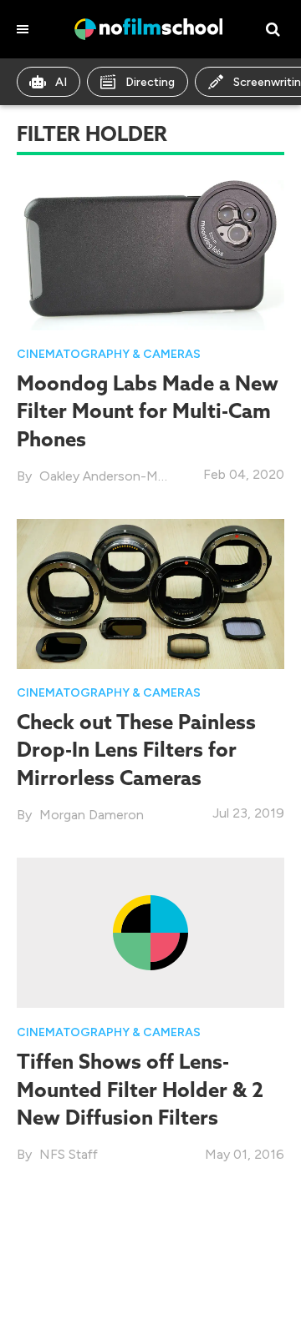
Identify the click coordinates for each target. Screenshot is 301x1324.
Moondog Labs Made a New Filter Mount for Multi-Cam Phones (147, 410)
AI (61, 82)
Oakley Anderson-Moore (112, 476)
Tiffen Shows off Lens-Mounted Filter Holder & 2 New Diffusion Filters (140, 1089)
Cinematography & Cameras (109, 354)
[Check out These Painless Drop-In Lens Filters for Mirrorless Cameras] (150, 593)
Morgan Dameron (91, 815)
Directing (150, 82)
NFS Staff (68, 1154)
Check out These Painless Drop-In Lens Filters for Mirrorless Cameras (136, 749)
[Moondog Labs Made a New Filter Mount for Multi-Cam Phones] (150, 254)
